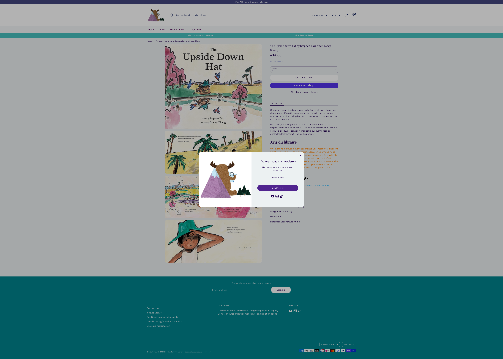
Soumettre (278, 188)
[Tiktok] (281, 196)
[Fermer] (300, 155)
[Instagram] (277, 196)
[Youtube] (272, 196)
